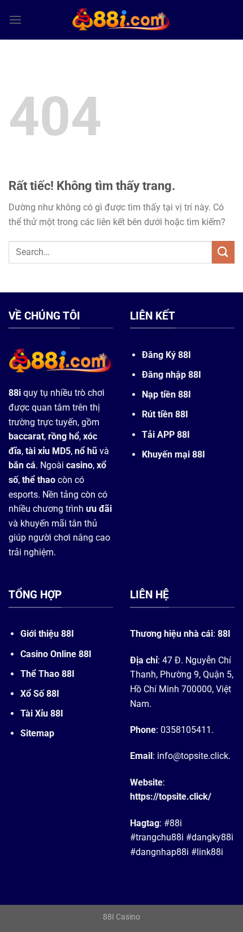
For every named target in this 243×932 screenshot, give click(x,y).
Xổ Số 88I (39, 693)
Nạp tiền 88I (166, 394)
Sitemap (37, 733)
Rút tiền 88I (165, 414)
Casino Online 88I (56, 654)
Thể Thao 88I (47, 673)
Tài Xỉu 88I (41, 713)
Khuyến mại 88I (173, 454)
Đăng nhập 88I (171, 374)
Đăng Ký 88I (166, 355)
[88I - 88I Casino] (121, 19)
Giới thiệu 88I (47, 633)
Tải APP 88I (166, 434)
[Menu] (15, 19)
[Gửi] (223, 252)
